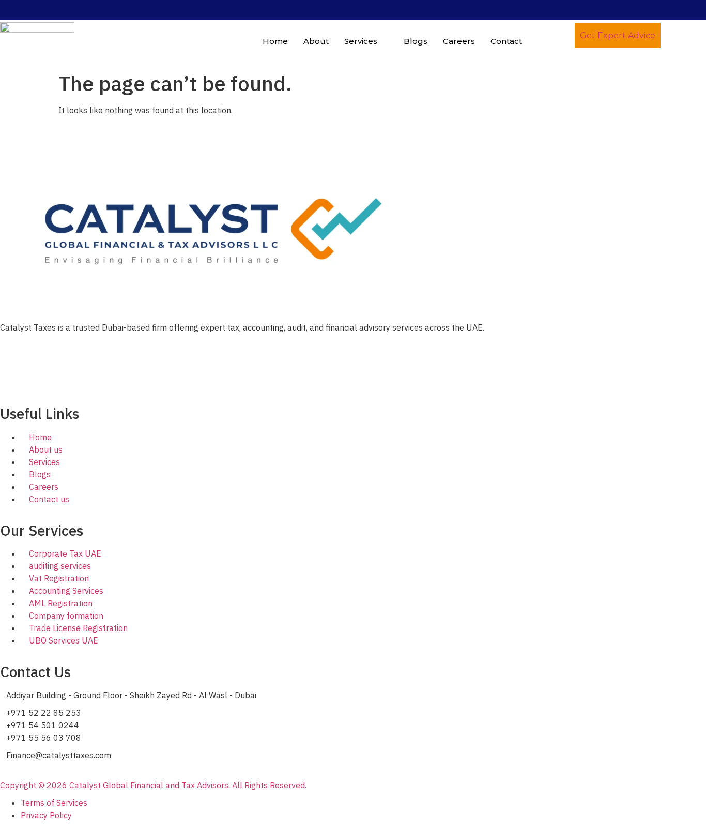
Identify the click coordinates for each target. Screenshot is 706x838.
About (316, 41)
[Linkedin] (3, 370)
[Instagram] (3, 357)
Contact (506, 41)
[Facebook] (3, 345)
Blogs (415, 41)
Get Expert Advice (617, 35)
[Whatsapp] (3, 382)
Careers (459, 41)
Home (275, 41)
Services (360, 41)
